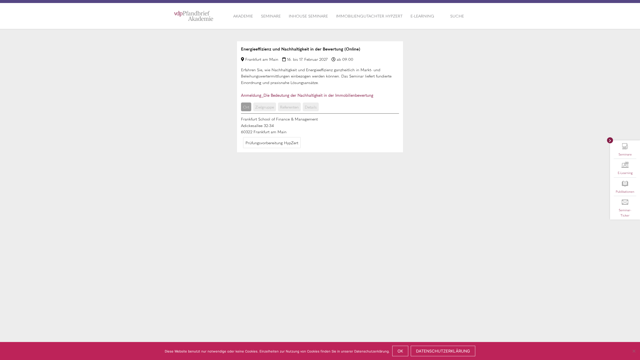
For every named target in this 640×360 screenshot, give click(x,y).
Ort (246, 107)
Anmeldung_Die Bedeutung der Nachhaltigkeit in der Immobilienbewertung (307, 95)
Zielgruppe (264, 107)
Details (311, 107)
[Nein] (633, 351)
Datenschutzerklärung (443, 351)
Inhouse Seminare (308, 15)
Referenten (289, 107)
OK (400, 351)
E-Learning (422, 15)
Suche (457, 15)
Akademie (243, 15)
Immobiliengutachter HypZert (369, 15)
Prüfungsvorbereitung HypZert (272, 142)
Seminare (271, 15)
